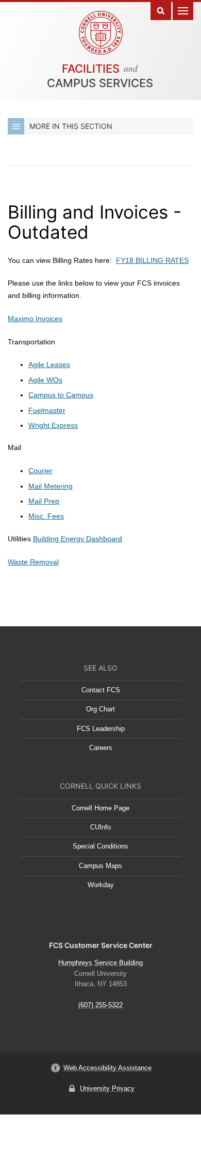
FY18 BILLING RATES (152, 260)
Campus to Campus (60, 395)
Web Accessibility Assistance (107, 1068)
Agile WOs (45, 380)
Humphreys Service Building (100, 963)
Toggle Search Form (160, 10)
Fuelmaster (46, 410)
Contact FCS (100, 690)
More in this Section (70, 126)
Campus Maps (100, 866)
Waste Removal (33, 562)
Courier (40, 471)
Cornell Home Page (100, 808)
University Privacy (107, 1088)
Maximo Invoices (35, 318)
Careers (100, 748)
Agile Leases (49, 364)
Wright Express (53, 425)
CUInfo (100, 827)
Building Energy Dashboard (77, 539)
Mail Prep (43, 501)
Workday (101, 885)
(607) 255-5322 (100, 1005)
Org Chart (100, 709)
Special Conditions (100, 846)
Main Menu (183, 10)
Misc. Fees (46, 516)
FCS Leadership (101, 729)
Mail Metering (50, 486)
